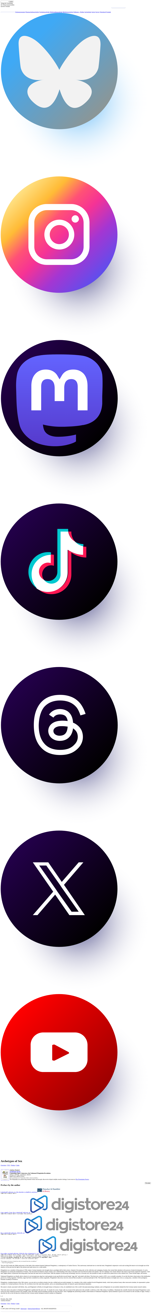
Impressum (24, 1308)
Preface (13, 1165)
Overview (3, 1165)
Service (97, 12)
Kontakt (108, 12)
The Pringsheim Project (82, 1179)
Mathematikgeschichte (56, 12)
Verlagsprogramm (20, 12)
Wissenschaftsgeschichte (32, 12)
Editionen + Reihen (78, 12)
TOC (8, 1165)
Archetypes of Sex (15, 1171)
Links (17, 1165)
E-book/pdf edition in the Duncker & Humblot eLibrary (19, 1192)
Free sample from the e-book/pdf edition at (15, 1212)
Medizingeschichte (68, 12)
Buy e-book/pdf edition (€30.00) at (13, 1233)
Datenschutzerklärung (34, 1308)
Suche (93, 12)
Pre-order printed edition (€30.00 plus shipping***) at (20, 1253)
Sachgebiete (88, 12)
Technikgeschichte (44, 12)
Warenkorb (103, 12)
